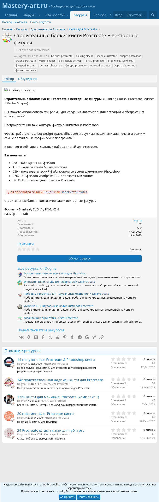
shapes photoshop (130, 56)
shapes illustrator (106, 56)
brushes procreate (61, 56)
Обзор (9, 79)
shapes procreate (26, 60)
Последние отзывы (14, 22)
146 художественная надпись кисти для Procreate (60, 379)
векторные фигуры (70, 60)
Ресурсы (80, 15)
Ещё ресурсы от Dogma (37, 268)
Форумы (30, 15)
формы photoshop (124, 65)
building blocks (84, 56)
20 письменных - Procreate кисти (45, 413)
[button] (39, 15)
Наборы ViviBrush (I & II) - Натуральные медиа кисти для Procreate (66, 293)
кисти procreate (95, 60)
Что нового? (55, 15)
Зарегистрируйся (74, 192)
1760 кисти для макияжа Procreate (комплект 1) (58, 396)
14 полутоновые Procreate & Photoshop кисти (56, 359)
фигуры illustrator (26, 65)
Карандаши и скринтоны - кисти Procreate (51, 318)
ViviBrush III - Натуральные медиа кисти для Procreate (58, 306)
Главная (11, 15)
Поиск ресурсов (40, 22)
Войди (48, 192)
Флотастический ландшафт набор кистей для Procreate (59, 281)
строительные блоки (121, 60)
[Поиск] (153, 15)
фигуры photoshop (51, 65)
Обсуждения (27, 79)
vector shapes (47, 60)
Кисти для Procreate (56, 363)
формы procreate (26, 70)
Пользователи (104, 15)
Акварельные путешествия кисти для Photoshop (55, 273)
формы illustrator (100, 65)
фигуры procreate (76, 65)
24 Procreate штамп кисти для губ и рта (50, 430)
